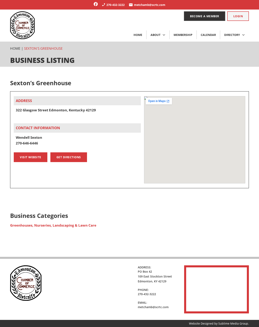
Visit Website (30, 157)
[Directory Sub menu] (243, 34)
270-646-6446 (27, 143)
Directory (232, 35)
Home (138, 35)
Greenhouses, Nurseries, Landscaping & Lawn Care (53, 225)
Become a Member (204, 16)
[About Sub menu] (163, 34)
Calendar (208, 35)
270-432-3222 (147, 294)
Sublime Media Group (233, 323)
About (155, 35)
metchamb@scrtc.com (153, 307)
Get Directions (68, 157)
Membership (183, 35)
